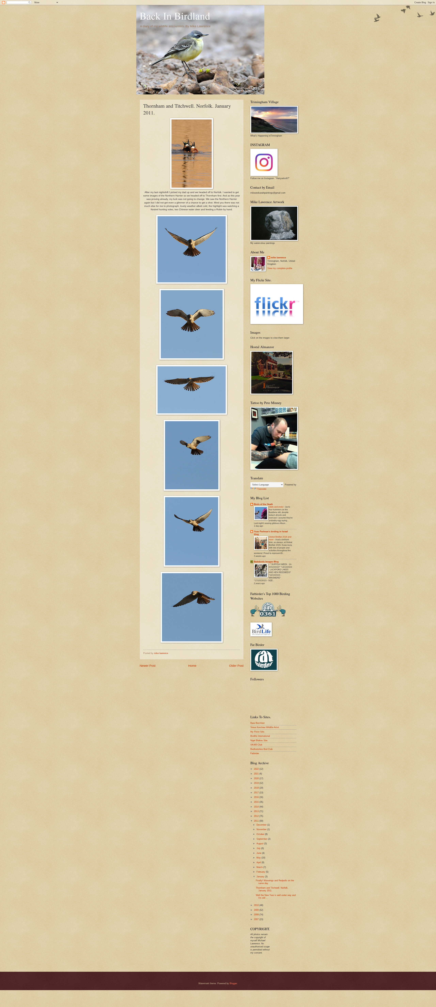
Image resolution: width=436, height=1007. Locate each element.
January (260, 876)
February (261, 872)
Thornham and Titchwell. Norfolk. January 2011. (272, 889)
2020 (256, 778)
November (261, 829)
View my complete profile (279, 268)
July (258, 848)
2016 (256, 797)
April (259, 862)
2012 (256, 816)
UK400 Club (256, 744)
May (258, 857)
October (260, 834)
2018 (256, 788)
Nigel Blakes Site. (259, 740)
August (260, 843)
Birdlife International (260, 736)
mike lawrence (278, 257)
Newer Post (147, 665)
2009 (256, 910)
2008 (256, 914)
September (262, 839)
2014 (256, 806)
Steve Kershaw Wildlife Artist (264, 727)
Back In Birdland (175, 15)
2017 (256, 792)
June (259, 853)
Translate (261, 489)
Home (192, 665)
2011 (256, 821)
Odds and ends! (276, 507)
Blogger (233, 983)
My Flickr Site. (257, 731)
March (259, 867)
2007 (256, 919)
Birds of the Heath (263, 504)
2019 (256, 783)
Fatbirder (254, 753)
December (261, 824)
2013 (256, 811)
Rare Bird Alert (257, 723)
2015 (256, 802)
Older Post (236, 665)
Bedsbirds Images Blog (266, 561)
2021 (256, 773)
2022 (256, 769)
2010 (256, 905)
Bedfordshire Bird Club (261, 749)
